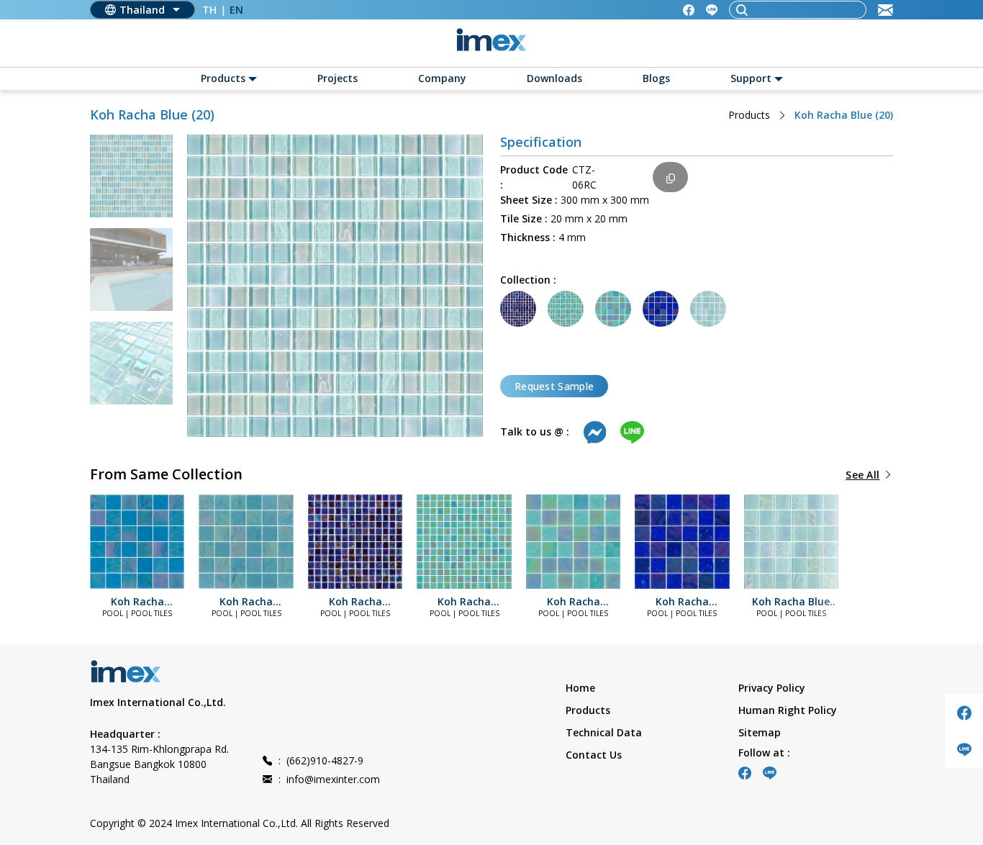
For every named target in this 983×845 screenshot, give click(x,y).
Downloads (554, 78)
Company (442, 78)
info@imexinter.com (329, 779)
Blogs (656, 78)
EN (236, 10)
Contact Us (594, 755)
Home (580, 688)
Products (749, 115)
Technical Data (604, 732)
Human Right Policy (787, 710)
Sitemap (759, 732)
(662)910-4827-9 (320, 760)
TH (209, 10)
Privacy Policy (771, 688)
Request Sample (554, 386)
